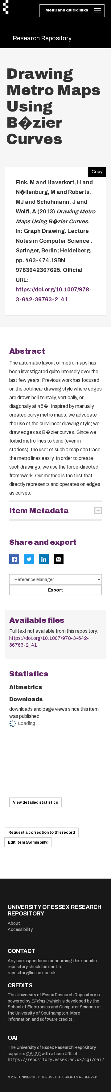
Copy (95, 170)
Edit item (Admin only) (28, 842)
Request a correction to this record (41, 832)
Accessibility (20, 929)
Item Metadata (39, 511)
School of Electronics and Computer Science (52, 1007)
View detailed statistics (35, 802)
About (14, 923)
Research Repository (42, 38)
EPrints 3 (39, 1001)
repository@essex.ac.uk (32, 973)
